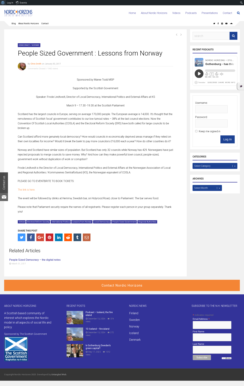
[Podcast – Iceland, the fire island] (75, 323)
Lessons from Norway (81, 222)
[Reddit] (68, 237)
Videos (176, 13)
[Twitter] (21, 237)
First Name (198, 331)
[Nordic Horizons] (18, 17)
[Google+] (40, 237)
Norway (35, 45)
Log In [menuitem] (10, 2)
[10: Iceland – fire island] (75, 339)
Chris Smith (36, 63)
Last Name (198, 344)
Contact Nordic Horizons (122, 285)
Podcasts (191, 13)
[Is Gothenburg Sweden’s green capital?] (75, 356)
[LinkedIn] (59, 237)
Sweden (134, 320)
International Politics (61, 222)
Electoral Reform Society (38, 222)
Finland (133, 313)
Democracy (24, 45)
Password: (201, 117)
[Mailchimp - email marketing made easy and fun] (226, 358)
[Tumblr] (77, 237)
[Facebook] (31, 237)
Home (132, 13)
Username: (201, 102)
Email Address (201, 319)
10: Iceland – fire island (97, 328)
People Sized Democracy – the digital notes (35, 259)
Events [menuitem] (23, 2)
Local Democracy (102, 222)
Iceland (134, 333)
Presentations (210, 13)
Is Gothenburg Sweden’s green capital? (98, 347)
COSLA (22, 222)
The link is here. (26, 189)
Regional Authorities (147, 222)
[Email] (86, 237)
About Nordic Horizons (154, 13)
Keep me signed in (209, 131)
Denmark (135, 339)
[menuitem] (3, 2)
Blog (14, 23)
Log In (227, 139)
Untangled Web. (59, 374)
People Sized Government (124, 222)
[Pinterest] (49, 237)
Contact (227, 13)
